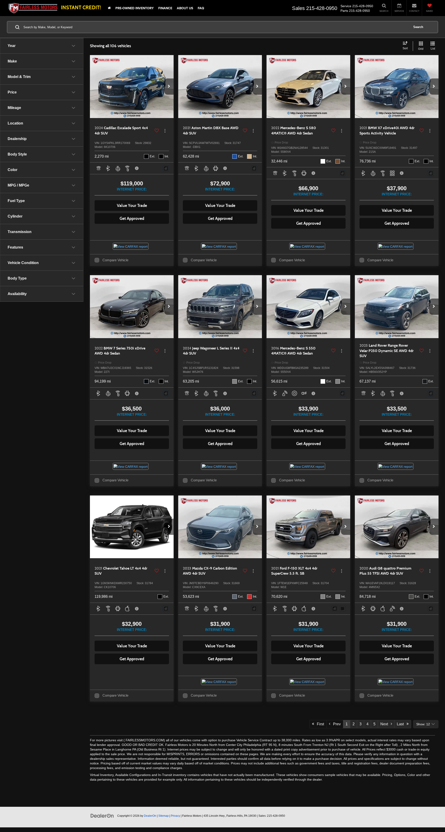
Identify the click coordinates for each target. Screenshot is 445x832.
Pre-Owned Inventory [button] (134, 8)
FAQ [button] (201, 8)
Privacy (175, 815)
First (319, 724)
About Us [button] (185, 8)
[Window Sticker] (342, 608)
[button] (169, 86)
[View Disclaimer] (137, 168)
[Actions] (165, 131)
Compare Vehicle (115, 260)
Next (385, 724)
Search (418, 27)
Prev (335, 724)
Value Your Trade (132, 205)
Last (402, 724)
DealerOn (150, 815)
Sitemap (163, 815)
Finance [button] (165, 8)
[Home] (109, 8)
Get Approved (132, 218)
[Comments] (166, 168)
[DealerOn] (102, 815)
